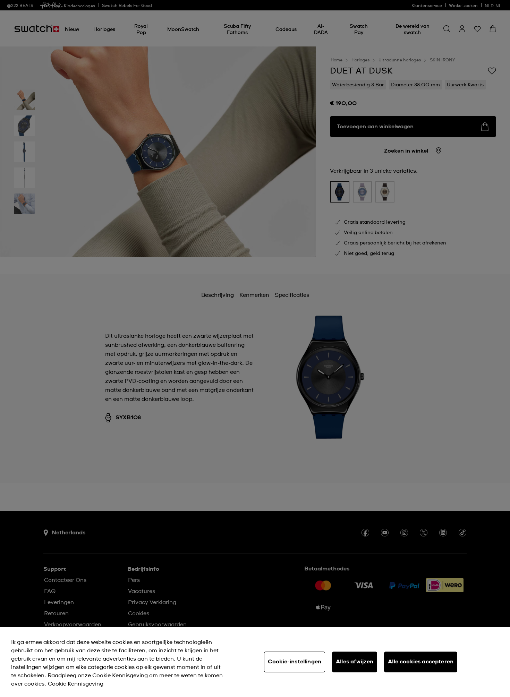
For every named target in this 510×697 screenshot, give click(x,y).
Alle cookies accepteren (420, 661)
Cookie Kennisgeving (75, 684)
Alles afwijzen (354, 661)
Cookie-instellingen (294, 661)
